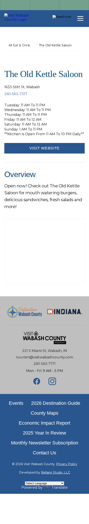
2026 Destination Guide (55, 403)
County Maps (44, 413)
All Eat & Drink (19, 45)
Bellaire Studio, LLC (55, 472)
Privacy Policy (66, 464)
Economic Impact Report (44, 423)
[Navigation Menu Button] (80, 18)
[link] (21, 17)
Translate (59, 487)
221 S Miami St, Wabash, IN (44, 351)
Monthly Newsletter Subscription (44, 443)
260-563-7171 (44, 364)
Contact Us (44, 452)
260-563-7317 (15, 94)
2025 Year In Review (44, 433)
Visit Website (44, 148)
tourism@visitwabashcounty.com (44, 357)
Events (16, 403)
